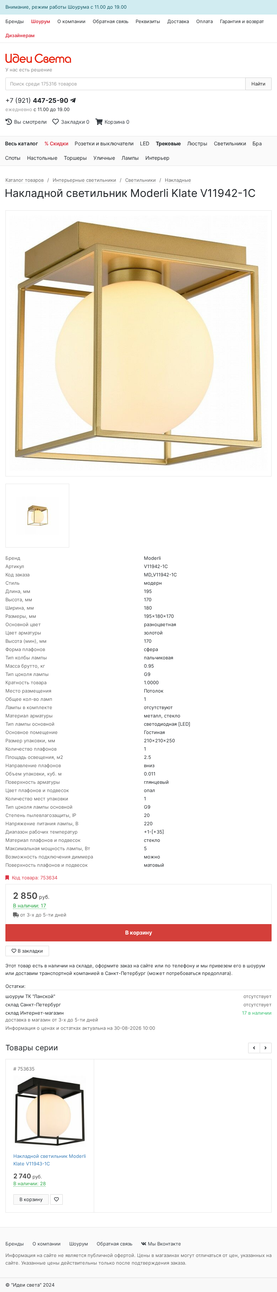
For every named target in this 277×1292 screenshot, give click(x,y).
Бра (257, 143)
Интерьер (157, 158)
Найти (258, 84)
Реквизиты (148, 21)
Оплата (204, 21)
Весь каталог (21, 143)
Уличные (104, 158)
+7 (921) (36, 100)
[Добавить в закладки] (56, 1199)
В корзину (138, 932)
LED (144, 143)
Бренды (14, 21)
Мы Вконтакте (163, 1244)
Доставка (178, 21)
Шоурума (78, 7)
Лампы (130, 158)
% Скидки (56, 143)
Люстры (197, 143)
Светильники (230, 143)
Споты (13, 158)
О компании (71, 21)
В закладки (29, 951)
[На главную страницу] (42, 58)
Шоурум (40, 21)
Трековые (168, 143)
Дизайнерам (20, 35)
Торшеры (75, 158)
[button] (254, 1048)
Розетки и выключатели (104, 143)
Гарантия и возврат (242, 21)
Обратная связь (110, 21)
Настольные (42, 158)
